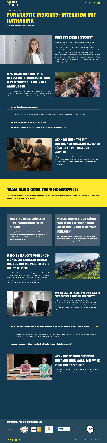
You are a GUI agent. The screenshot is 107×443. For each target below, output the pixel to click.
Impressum (78, 440)
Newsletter (69, 440)
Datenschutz (89, 440)
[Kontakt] (90, 3)
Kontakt (97, 440)
